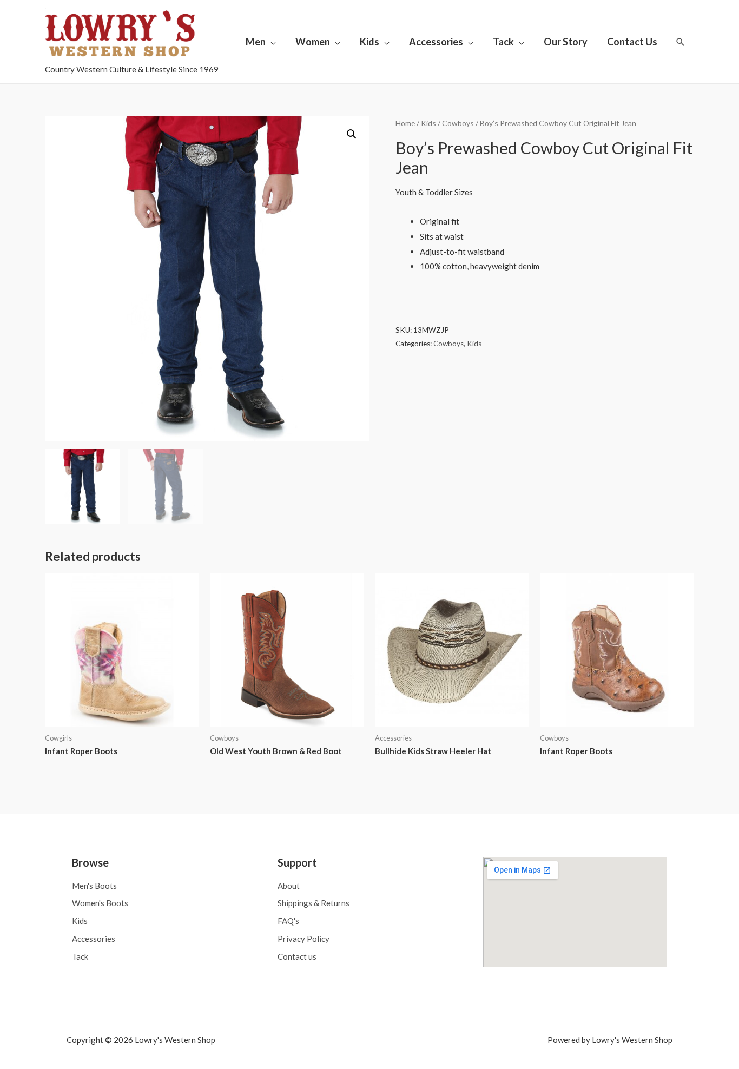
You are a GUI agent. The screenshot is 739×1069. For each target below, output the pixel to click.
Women (312, 42)
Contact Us (632, 42)
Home (405, 123)
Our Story (566, 42)
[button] (351, 134)
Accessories (436, 42)
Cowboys (458, 123)
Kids (369, 42)
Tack (503, 42)
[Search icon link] (680, 42)
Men (256, 42)
